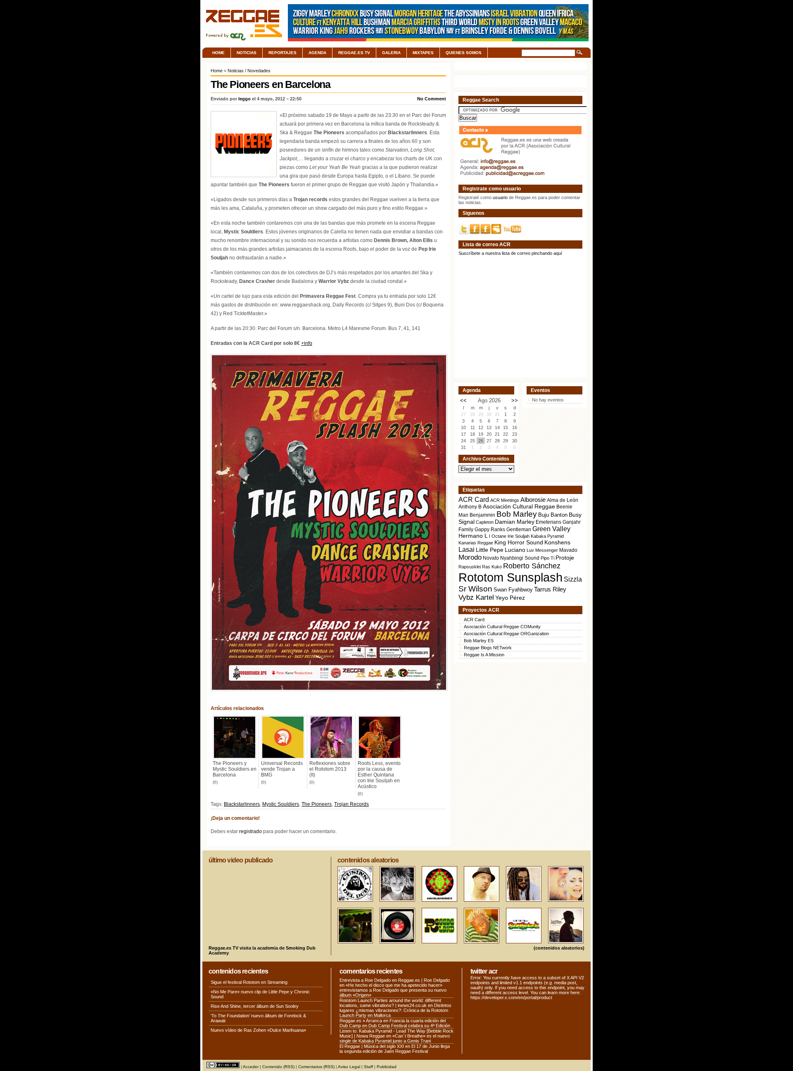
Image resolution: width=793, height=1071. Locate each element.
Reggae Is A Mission (484, 654)
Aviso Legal (349, 1066)
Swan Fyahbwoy (513, 590)
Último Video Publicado (241, 860)
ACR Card (473, 499)
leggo (244, 98)
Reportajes (282, 52)
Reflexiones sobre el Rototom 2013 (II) (329, 769)
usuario (500, 197)
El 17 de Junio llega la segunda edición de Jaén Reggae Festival (395, 1049)
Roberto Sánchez (531, 566)
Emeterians (548, 522)
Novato (491, 557)
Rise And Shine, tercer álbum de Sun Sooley (255, 1006)
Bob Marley (516, 514)
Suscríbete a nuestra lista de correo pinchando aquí (510, 253)
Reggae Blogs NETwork (488, 647)
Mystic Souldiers (280, 804)
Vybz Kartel (476, 597)
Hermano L (473, 536)
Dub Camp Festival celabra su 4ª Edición (409, 1025)
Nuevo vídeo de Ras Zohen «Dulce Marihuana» (258, 1030)
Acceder (251, 1066)
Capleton (485, 522)
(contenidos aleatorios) (559, 947)
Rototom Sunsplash (510, 577)
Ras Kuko (492, 566)
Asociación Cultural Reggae (519, 506)
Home (218, 52)
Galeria (391, 52)
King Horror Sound (518, 542)
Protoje (565, 557)
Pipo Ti (547, 558)
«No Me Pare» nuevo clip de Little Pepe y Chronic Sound (260, 994)
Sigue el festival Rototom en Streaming (249, 982)
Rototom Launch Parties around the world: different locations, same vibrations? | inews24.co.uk (390, 1003)
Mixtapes (423, 52)
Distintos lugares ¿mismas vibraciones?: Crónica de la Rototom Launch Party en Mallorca (395, 1010)
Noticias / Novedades (249, 70)
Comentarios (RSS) (316, 1066)
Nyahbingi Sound (519, 558)
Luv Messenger (542, 550)
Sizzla (573, 579)
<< (463, 400)
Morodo (470, 557)
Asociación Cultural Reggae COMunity (502, 626)
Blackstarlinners (242, 804)
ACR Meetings (504, 500)
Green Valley (551, 528)
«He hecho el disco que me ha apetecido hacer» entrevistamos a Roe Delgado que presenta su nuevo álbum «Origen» (393, 990)
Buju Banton (552, 515)
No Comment (431, 98)
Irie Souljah (518, 536)
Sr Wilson (475, 588)
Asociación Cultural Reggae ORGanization (506, 633)
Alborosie (533, 499)
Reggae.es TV (354, 52)
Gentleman (518, 529)
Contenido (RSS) (278, 1066)
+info (306, 343)
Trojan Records (351, 804)
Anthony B (470, 506)
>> (514, 400)
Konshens (557, 542)
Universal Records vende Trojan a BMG (282, 769)
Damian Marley (514, 522)
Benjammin (482, 515)
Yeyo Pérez (510, 597)
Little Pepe (489, 549)
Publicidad (386, 1066)
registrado (250, 831)
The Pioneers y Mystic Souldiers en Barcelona (234, 769)
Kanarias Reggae (475, 542)
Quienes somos (464, 52)
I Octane (497, 536)
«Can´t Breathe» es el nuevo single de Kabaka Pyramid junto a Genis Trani (395, 1038)
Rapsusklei (469, 566)
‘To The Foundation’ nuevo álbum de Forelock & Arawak (258, 1018)
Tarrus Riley (550, 589)
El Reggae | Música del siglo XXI (372, 1046)
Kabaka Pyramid (547, 536)
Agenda (317, 52)
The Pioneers (317, 804)
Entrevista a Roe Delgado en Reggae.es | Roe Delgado (395, 980)
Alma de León (562, 500)
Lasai (466, 549)
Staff (368, 1066)
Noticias (246, 52)
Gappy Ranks (490, 529)
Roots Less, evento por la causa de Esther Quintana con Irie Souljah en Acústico (379, 774)
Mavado (568, 550)
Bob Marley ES (479, 640)
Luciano (515, 549)
